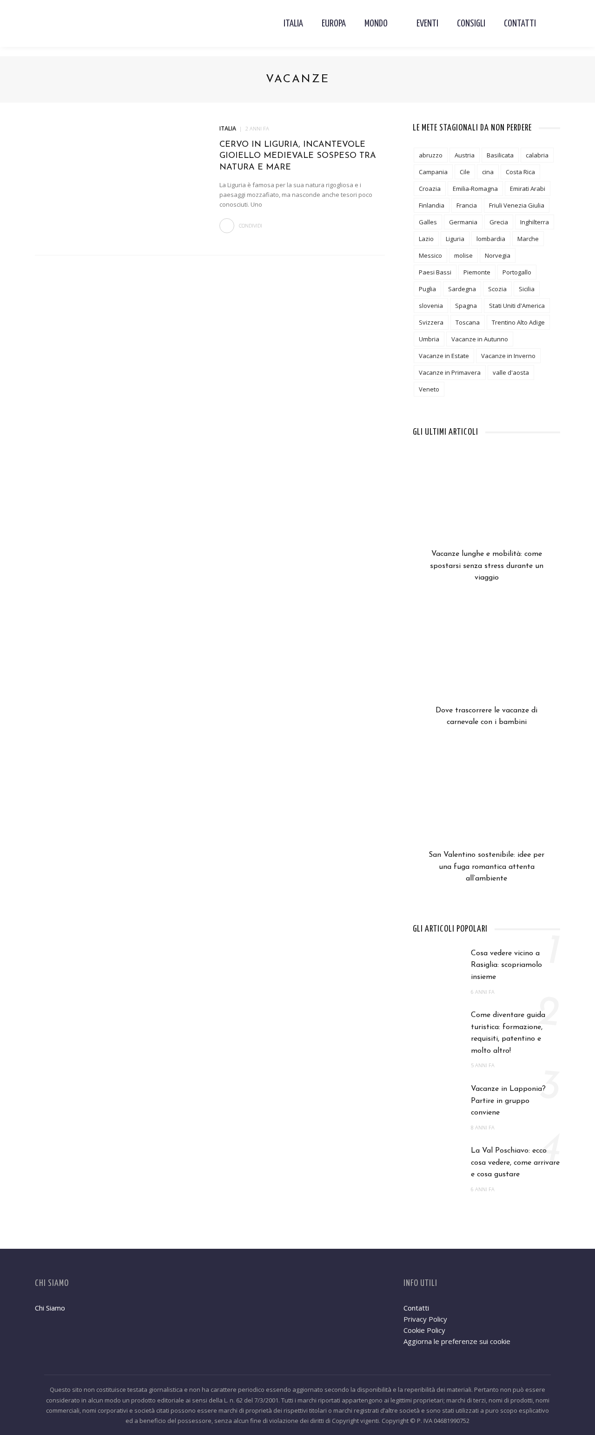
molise (463, 255)
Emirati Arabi (527, 188)
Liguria (455, 239)
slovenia (431, 305)
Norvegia (497, 255)
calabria (537, 155)
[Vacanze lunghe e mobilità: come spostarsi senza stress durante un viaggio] (486, 501)
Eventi (427, 23)
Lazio (426, 239)
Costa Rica (520, 172)
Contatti (520, 23)
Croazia (430, 188)
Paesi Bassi (435, 272)
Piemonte (476, 272)
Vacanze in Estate (444, 356)
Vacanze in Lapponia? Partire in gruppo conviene (508, 1100)
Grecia (498, 222)
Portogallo (516, 272)
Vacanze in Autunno (479, 339)
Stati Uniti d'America (517, 305)
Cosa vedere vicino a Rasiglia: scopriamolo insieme (506, 965)
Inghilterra (534, 222)
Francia (466, 205)
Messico (430, 255)
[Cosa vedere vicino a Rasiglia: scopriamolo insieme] (437, 965)
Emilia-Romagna (475, 188)
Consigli (471, 23)
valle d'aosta (511, 372)
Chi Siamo (50, 1307)
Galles (428, 222)
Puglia (427, 289)
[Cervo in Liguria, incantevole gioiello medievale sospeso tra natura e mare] (118, 178)
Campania (433, 172)
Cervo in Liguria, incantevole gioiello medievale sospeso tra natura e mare (297, 156)
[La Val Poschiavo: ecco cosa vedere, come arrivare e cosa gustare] (437, 1163)
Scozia (497, 289)
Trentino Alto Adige (518, 322)
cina (488, 172)
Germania (463, 222)
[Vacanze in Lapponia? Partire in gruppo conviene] (437, 1101)
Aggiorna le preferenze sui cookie (456, 1341)
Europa (334, 23)
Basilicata (500, 155)
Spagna (466, 305)
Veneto (429, 389)
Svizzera (431, 322)
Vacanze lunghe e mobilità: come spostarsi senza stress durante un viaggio (486, 565)
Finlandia (431, 205)
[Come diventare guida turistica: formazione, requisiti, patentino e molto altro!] (437, 1027)
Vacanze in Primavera (450, 372)
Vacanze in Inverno (508, 356)
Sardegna (462, 289)
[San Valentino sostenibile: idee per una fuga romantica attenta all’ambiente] (486, 802)
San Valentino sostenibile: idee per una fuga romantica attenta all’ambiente (486, 866)
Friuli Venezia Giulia (516, 205)
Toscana (468, 322)
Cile (465, 172)
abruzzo (431, 155)
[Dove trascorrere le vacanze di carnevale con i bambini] (486, 657)
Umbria (429, 339)
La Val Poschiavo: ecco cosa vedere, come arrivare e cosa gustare (515, 1162)
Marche (528, 239)
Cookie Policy (424, 1330)
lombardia (490, 239)
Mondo (376, 23)
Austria (465, 155)
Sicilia (527, 289)
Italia (293, 23)
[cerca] (552, 23)
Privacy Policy (425, 1319)
